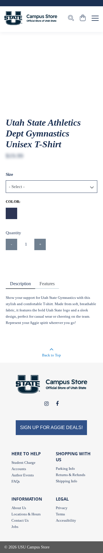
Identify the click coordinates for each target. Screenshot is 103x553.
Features (47, 283)
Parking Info (65, 468)
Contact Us (20, 520)
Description (20, 283)
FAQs (15, 481)
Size (9, 174)
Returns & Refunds (70, 475)
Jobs (14, 527)
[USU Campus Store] (30, 18)
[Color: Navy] (11, 213)
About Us (18, 508)
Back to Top (51, 355)
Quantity (13, 232)
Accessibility (66, 520)
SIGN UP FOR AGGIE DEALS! (51, 427)
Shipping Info (66, 481)
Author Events (22, 475)
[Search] (71, 19)
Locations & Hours (26, 514)
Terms (60, 514)
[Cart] (83, 19)
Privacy (62, 508)
